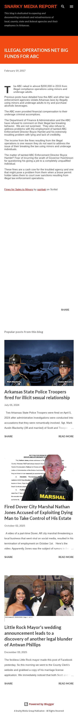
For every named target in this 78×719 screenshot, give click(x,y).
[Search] (63, 6)
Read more (66, 436)
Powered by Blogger (41, 704)
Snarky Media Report (30, 6)
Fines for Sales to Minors (18, 189)
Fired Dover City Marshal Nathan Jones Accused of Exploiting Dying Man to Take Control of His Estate (38, 512)
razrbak (41, 189)
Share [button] (65, 309)
